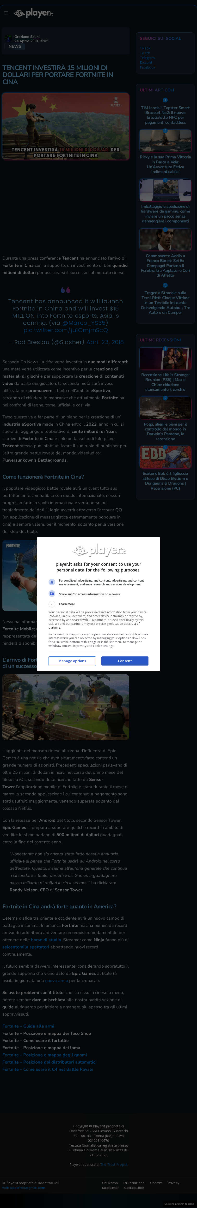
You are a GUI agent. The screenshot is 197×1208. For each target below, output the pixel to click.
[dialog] (98, 604)
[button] (98, 604)
